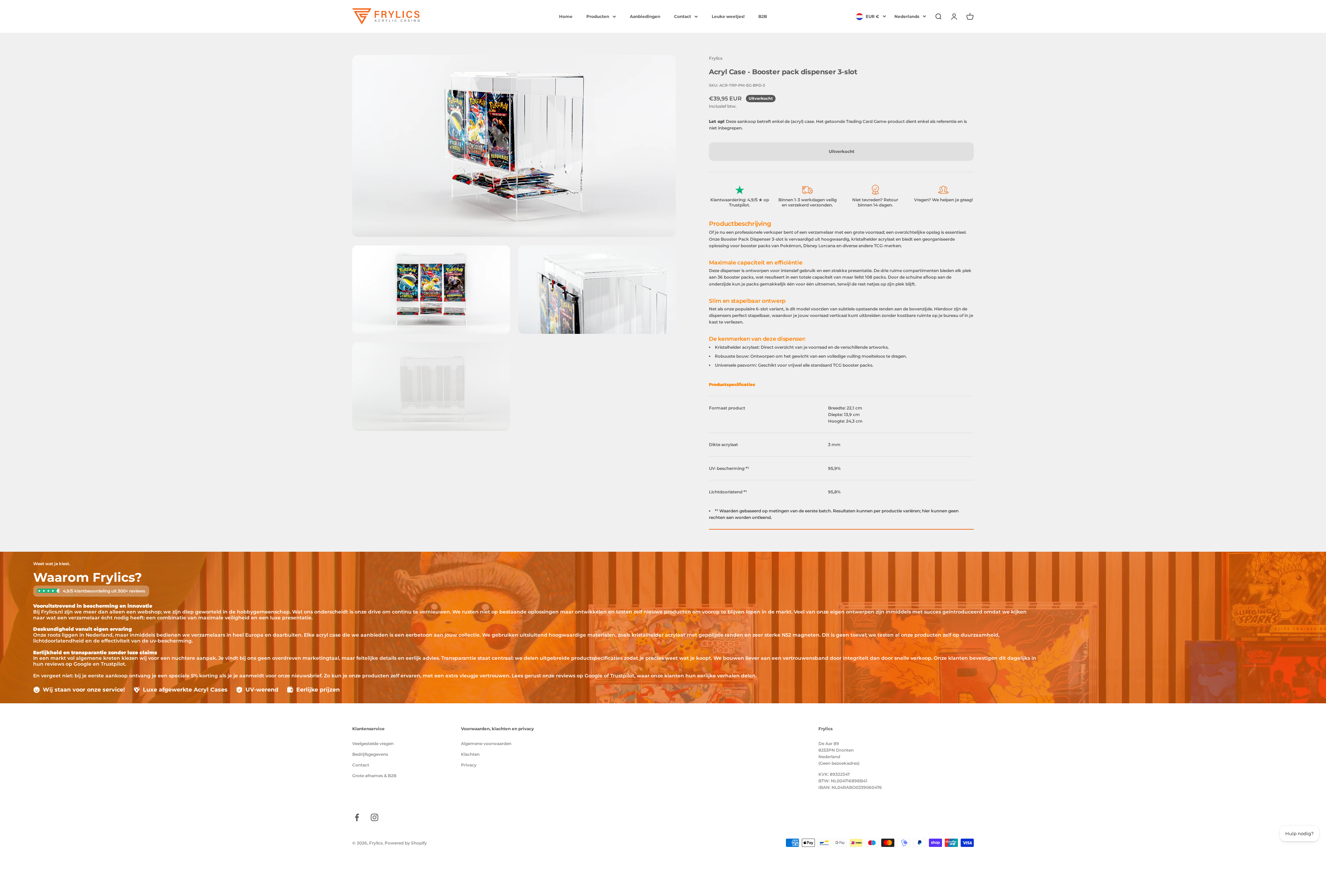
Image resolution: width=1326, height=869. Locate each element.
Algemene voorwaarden (486, 743)
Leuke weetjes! (728, 16)
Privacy (469, 764)
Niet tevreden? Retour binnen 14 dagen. (875, 202)
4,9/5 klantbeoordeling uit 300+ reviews (104, 590)
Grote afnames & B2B (374, 775)
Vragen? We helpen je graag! (943, 199)
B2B (762, 16)
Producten (597, 16)
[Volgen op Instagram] (374, 817)
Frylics (715, 58)
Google (594, 676)
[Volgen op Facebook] (357, 817)
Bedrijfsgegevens (370, 754)
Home (566, 16)
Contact (682, 16)
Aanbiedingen (645, 16)
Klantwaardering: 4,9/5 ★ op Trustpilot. (739, 202)
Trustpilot (622, 676)
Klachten (470, 754)
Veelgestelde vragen (373, 743)
